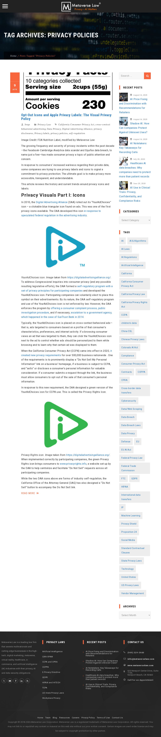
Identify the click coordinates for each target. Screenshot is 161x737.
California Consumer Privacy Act (76, 124)
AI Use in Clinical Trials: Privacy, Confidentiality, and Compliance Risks (134, 194)
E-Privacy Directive (51, 672)
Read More (28, 493)
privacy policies (59, 133)
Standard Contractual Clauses (132, 550)
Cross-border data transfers (131, 390)
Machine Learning (130, 515)
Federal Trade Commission (128, 468)
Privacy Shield (128, 523)
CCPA (124, 315)
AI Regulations (129, 257)
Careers (75, 717)
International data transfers (130, 497)
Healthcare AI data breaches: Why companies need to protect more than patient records (135, 170)
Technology (127, 569)
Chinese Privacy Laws (132, 339)
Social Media (128, 540)
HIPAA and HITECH (51, 682)
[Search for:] (135, 75)
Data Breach (128, 417)
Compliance (127, 355)
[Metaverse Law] (80, 6)
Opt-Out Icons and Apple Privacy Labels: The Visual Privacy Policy (66, 117)
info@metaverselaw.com (141, 659)
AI (122, 241)
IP (122, 507)
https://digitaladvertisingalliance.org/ (89, 277)
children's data (129, 323)
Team (47, 717)
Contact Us (117, 717)
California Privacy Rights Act (134, 304)
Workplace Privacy (51, 698)
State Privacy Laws (131, 560)
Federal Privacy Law (132, 458)
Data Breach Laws (131, 425)
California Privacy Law (133, 294)
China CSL (126, 331)
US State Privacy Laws (53, 693)
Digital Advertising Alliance (77, 128)
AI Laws (125, 249)
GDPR (134, 478)
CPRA (124, 380)
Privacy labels (41, 133)
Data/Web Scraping (131, 409)
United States (128, 577)
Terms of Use (103, 717)
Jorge (27, 124)
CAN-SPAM (47, 656)
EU (137, 441)
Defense (125, 441)
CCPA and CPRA (50, 662)
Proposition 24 (129, 532)
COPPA (141, 372)
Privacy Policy (88, 717)
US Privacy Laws (130, 585)
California (126, 273)
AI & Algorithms (138, 241)
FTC (123, 478)
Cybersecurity (128, 401)
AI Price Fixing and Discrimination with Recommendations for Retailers (133, 106)
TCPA (44, 688)
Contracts (126, 372)
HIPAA (124, 486)
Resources (64, 717)
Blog (55, 717)
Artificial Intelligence (132, 265)
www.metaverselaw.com (140, 665)
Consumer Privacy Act (133, 364)
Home (13, 55)
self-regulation (77, 133)
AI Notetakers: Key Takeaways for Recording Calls (133, 148)
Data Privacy (54, 128)
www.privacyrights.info (73, 463)
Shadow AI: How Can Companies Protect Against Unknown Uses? (134, 128)
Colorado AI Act (129, 347)
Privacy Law (44, 124)
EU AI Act (126, 449)
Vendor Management (132, 593)
